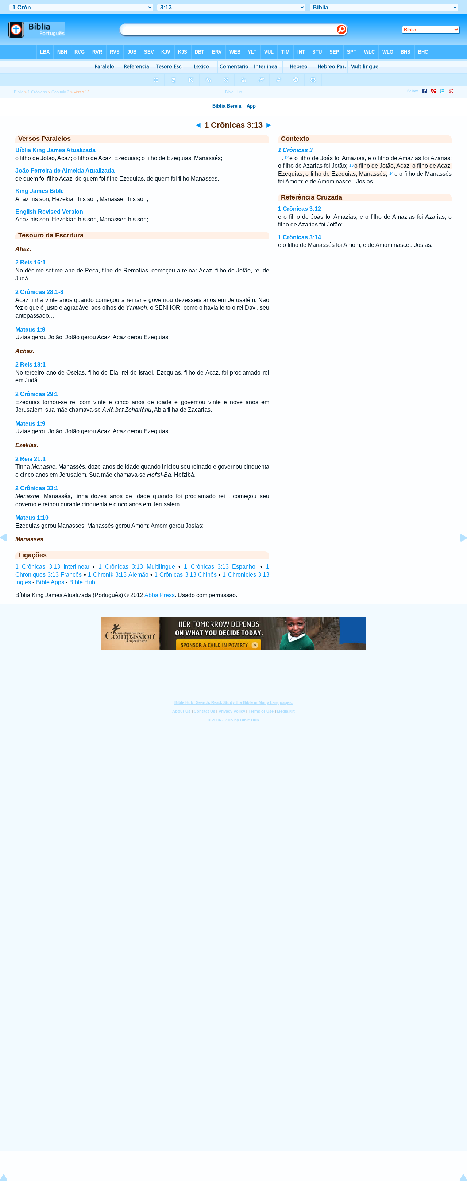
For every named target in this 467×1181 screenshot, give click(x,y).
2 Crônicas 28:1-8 (39, 292)
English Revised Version (49, 212)
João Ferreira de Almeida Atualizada (65, 170)
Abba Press (159, 595)
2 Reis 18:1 (30, 364)
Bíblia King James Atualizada (55, 150)
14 (391, 173)
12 (286, 157)
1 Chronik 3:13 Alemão (118, 575)
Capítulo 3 (60, 92)
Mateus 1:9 (30, 329)
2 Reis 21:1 (30, 459)
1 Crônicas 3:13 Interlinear (52, 567)
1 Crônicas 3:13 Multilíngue (137, 567)
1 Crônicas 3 (295, 150)
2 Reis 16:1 (30, 262)
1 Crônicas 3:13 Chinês (185, 575)
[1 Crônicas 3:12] (9, 554)
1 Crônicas (37, 92)
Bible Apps (50, 582)
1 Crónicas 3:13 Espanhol (220, 567)
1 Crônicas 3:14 (299, 237)
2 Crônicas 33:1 (36, 488)
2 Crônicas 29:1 (36, 394)
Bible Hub (82, 582)
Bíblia (18, 92)
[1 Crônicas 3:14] (458, 554)
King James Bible (39, 191)
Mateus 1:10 (32, 518)
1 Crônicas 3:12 (299, 209)
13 (351, 165)
